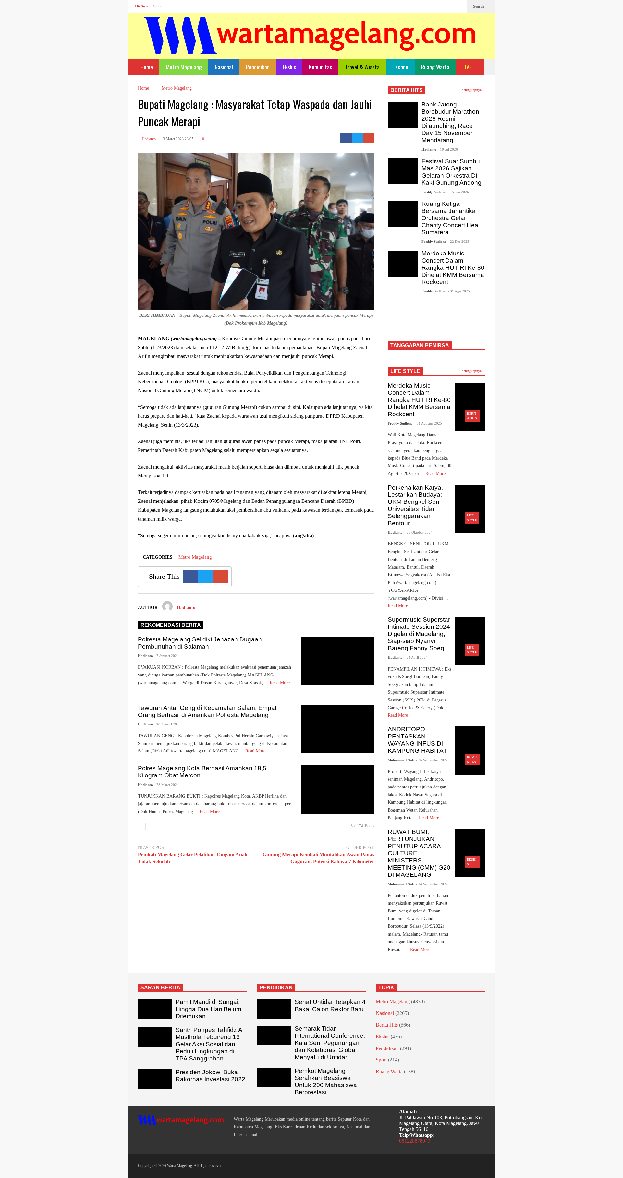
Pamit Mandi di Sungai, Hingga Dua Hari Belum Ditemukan (208, 1009)
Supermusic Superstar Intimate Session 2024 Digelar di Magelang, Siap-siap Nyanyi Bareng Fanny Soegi (419, 633)
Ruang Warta (435, 67)
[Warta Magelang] (310, 44)
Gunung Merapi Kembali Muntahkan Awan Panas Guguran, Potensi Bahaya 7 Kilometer (318, 858)
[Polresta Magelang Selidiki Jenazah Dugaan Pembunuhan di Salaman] (337, 661)
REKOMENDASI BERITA (170, 625)
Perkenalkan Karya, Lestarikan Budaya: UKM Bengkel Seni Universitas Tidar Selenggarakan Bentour (415, 505)
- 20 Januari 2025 (167, 724)
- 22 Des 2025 (458, 241)
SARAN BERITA (160, 987)
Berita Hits (387, 1025)
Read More (256, 751)
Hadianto (148, 139)
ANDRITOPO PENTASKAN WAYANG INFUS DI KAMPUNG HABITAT (417, 740)
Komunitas (320, 67)
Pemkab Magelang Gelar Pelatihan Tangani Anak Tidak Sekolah (193, 858)
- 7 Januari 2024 (166, 656)
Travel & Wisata (362, 67)
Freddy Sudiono (433, 192)
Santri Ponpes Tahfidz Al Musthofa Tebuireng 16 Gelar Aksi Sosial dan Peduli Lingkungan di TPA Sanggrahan (210, 1044)
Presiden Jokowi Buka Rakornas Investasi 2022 (210, 1076)
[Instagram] (448, 6)
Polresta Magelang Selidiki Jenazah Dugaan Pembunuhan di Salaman (200, 643)
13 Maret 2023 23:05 (177, 139)
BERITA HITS (406, 90)
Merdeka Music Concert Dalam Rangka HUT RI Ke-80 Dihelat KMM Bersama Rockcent (452, 267)
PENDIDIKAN (276, 987)
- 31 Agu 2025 (459, 291)
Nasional (224, 67)
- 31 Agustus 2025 (428, 423)
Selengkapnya (472, 90)
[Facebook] (437, 6)
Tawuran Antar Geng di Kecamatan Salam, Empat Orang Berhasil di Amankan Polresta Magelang (207, 711)
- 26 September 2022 (432, 760)
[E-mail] (368, 138)
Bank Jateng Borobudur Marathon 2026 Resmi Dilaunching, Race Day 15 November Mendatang (450, 122)
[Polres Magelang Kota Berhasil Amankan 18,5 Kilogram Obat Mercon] (337, 789)
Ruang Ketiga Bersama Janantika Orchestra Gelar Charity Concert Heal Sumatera (450, 218)
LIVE (467, 67)
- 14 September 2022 (432, 884)
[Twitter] (458, 6)
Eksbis (289, 67)
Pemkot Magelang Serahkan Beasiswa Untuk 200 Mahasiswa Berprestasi (326, 1081)
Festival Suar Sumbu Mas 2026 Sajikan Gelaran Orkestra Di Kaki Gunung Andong (451, 172)
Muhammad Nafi (401, 760)
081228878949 (414, 1141)
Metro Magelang (184, 67)
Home (146, 67)
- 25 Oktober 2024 (418, 532)
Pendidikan (258, 67)
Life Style (141, 6)
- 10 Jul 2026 (448, 149)
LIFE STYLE (405, 371)
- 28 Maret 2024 (166, 785)
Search (479, 6)
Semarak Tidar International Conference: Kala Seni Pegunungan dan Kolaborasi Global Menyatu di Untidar (330, 1042)
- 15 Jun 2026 (458, 192)
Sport (157, 6)
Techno (400, 67)
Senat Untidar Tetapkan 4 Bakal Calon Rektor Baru (330, 1005)
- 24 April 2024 (416, 657)
